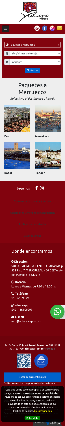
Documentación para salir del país (32, 201)
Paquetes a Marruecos (34, 44)
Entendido (32, 418)
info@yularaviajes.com (26, 321)
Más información (43, 411)
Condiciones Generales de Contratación (32, 212)
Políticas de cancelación (32, 224)
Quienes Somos (32, 235)
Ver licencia (49, 348)
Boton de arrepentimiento (32, 377)
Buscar (34, 70)
